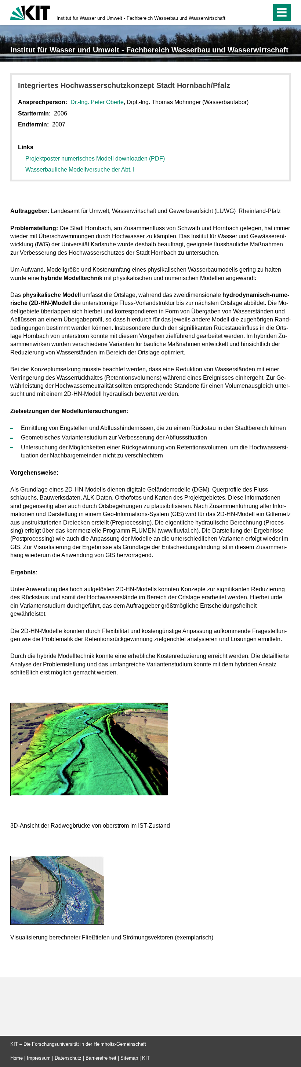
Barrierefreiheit (101, 1058)
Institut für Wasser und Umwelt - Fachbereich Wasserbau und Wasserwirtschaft (141, 18)
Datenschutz (68, 1058)
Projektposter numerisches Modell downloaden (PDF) (95, 158)
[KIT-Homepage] (30, 12)
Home (16, 1058)
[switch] (250, 12)
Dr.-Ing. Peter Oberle (97, 102)
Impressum (39, 1058)
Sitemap (129, 1058)
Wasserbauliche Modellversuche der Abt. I (79, 169)
